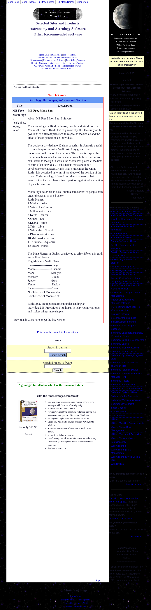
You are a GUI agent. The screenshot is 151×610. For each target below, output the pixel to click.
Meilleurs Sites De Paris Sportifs (75, 599)
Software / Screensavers (123, 384)
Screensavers (36, 60)
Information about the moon (126, 38)
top (98, 580)
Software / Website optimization (126, 400)
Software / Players (120, 381)
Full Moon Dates (46, 2)
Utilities (114, 419)
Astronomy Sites (119, 233)
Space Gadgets (119, 408)
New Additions (69, 54)
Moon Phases (29, 2)
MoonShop (82, 2)
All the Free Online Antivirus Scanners (58, 68)
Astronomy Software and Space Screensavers (58, 57)
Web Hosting (117, 464)
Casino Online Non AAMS (76, 602)
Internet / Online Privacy (123, 274)
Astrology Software (127, 52)
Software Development (122, 404)
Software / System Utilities (124, 392)
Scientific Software (120, 314)
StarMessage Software (71, 66)
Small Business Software (123, 322)
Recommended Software (54, 60)
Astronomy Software (127, 48)
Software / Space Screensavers (126, 388)
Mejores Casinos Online (75, 606)
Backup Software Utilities (123, 241)
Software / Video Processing (125, 396)
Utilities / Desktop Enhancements (127, 423)
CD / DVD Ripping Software (47, 66)
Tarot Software (118, 415)
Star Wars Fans (118, 411)
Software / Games (120, 344)
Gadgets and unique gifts (123, 266)
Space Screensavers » (120, 518)
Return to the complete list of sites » (57, 332)
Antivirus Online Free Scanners (126, 215)
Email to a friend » (135, 484)
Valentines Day (118, 442)
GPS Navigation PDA (121, 270)
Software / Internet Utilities (124, 351)
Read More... (137, 536)
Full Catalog (56, 54)
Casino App (75, 596)
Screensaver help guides (123, 318)
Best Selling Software (75, 60)
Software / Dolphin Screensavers (127, 340)
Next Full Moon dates (126, 45)
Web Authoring (118, 446)
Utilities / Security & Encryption (126, 434)
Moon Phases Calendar (127, 42)
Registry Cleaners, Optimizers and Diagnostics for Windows (57, 63)
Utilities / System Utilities (123, 438)
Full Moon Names (65, 2)
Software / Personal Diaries (124, 369)
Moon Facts (13, 2)
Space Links (44, 54)
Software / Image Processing (125, 347)
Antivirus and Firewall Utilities (126, 211)
